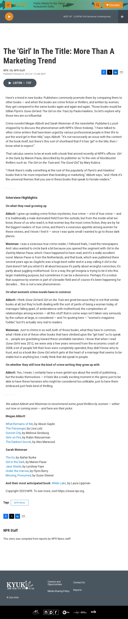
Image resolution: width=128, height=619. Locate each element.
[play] (9, 17)
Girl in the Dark (15, 462)
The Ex (10, 457)
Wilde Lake (59, 483)
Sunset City (13, 433)
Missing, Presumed (18, 475)
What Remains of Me (19, 424)
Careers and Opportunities (55, 583)
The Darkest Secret (18, 442)
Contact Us (79, 582)
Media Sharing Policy (59, 591)
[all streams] (123, 16)
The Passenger (16, 428)
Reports (77, 590)
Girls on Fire (13, 437)
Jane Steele (13, 466)
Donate (114, 5)
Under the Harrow (17, 471)
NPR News (19, 502)
